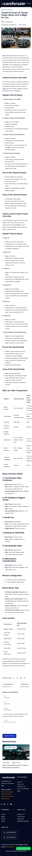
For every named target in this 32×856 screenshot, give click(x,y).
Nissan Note (20, 819)
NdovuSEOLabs (10, 847)
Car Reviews (9, 10)
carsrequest (8, 22)
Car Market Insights (10, 747)
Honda (3, 821)
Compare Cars (21, 786)
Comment (6, 720)
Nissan (3, 816)
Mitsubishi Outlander (23, 821)
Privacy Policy (22, 851)
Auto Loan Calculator (23, 788)
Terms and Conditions (11, 851)
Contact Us (20, 784)
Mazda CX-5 (20, 814)
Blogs (18, 791)
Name (5, 696)
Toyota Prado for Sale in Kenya (15, 582)
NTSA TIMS (8, 594)
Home (3, 10)
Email (5, 702)
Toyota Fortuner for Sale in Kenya (16, 580)
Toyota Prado (21, 816)
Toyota (3, 814)
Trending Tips (12, 25)
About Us (20, 782)
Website (6, 708)
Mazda (3, 819)
